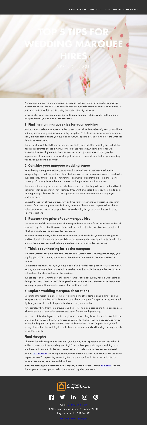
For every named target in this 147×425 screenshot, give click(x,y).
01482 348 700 (130, 9)
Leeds (73, 418)
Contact (117, 9)
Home (72, 9)
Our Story (82, 9)
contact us (106, 365)
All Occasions (40, 353)
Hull (61, 418)
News (108, 9)
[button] (96, 9)
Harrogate (82, 418)
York (67, 418)
